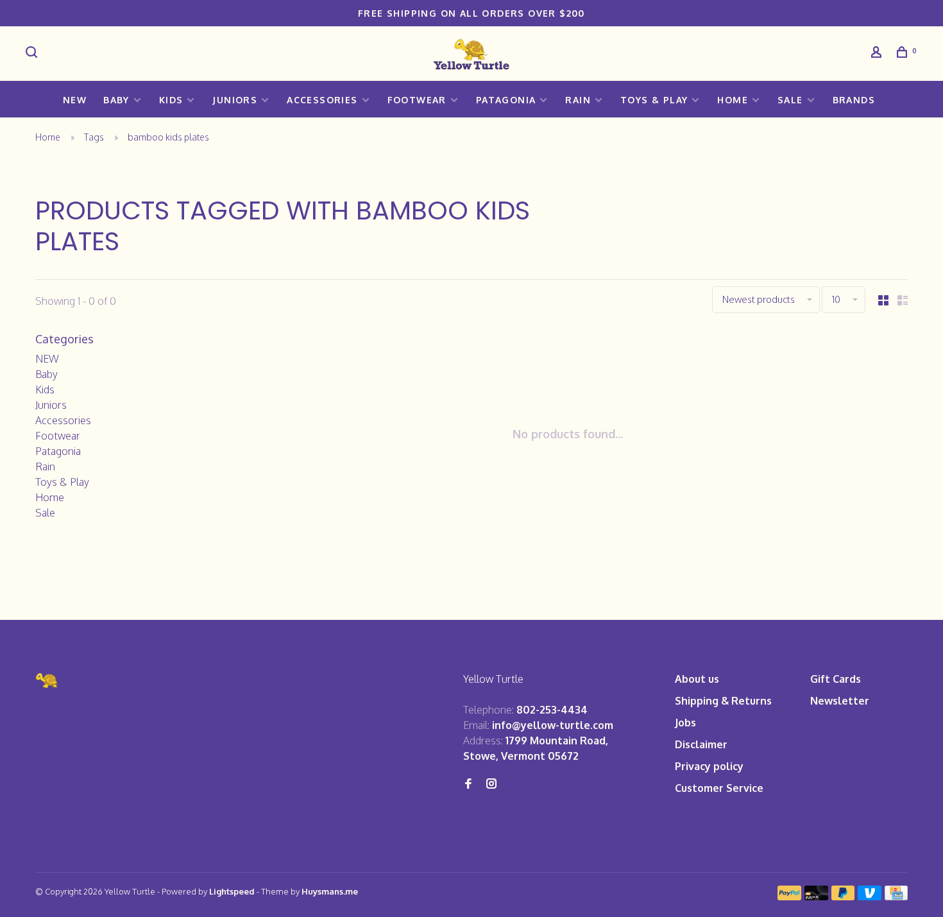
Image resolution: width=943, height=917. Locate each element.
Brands (854, 99)
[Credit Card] (896, 896)
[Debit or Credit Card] (816, 896)
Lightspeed (232, 891)
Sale (790, 99)
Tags (94, 137)
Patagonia (506, 99)
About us (697, 679)
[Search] (33, 53)
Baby (116, 99)
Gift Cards (835, 679)
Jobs (685, 722)
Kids (171, 99)
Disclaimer (701, 744)
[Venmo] (869, 896)
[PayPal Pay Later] (843, 896)
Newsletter (839, 700)
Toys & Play (654, 99)
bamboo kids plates (168, 137)
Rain (578, 99)
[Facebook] (468, 784)
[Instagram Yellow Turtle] (491, 784)
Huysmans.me (330, 891)
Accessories (322, 99)
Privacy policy (709, 766)
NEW (75, 99)
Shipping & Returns (723, 700)
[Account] (878, 53)
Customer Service (719, 788)
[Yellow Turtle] (47, 680)
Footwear (416, 99)
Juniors (234, 99)
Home (732, 99)
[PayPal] (789, 896)
